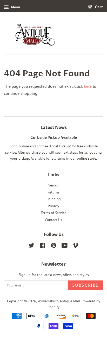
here (88, 86)
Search (53, 185)
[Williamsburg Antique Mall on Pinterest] (53, 246)
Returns (53, 192)
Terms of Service (53, 212)
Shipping (53, 199)
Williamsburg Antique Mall (59, 301)
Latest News (54, 127)
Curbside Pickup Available (53, 137)
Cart (98, 7)
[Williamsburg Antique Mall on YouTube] (65, 246)
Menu (15, 7)
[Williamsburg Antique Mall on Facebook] (42, 246)
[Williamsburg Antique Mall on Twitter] (31, 246)
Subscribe (85, 285)
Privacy (53, 206)
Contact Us (53, 219)
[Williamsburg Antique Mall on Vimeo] (75, 246)
